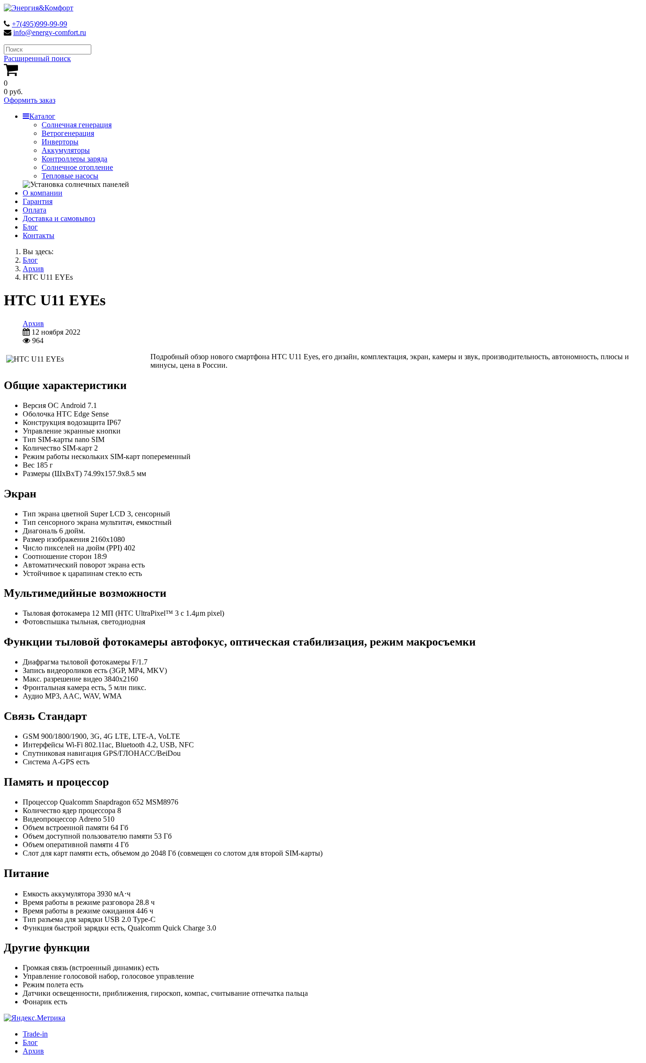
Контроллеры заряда (74, 159)
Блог (30, 227)
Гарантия (37, 201)
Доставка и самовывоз (59, 218)
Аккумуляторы (66, 150)
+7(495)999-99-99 (39, 24)
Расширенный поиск (37, 58)
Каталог (42, 116)
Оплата (34, 210)
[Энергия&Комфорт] (38, 8)
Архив (33, 323)
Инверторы (60, 142)
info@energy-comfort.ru (49, 32)
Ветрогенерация (68, 133)
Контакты (38, 235)
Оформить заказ (29, 100)
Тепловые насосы (70, 176)
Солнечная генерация (77, 125)
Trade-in (35, 1034)
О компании (42, 193)
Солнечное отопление (77, 167)
